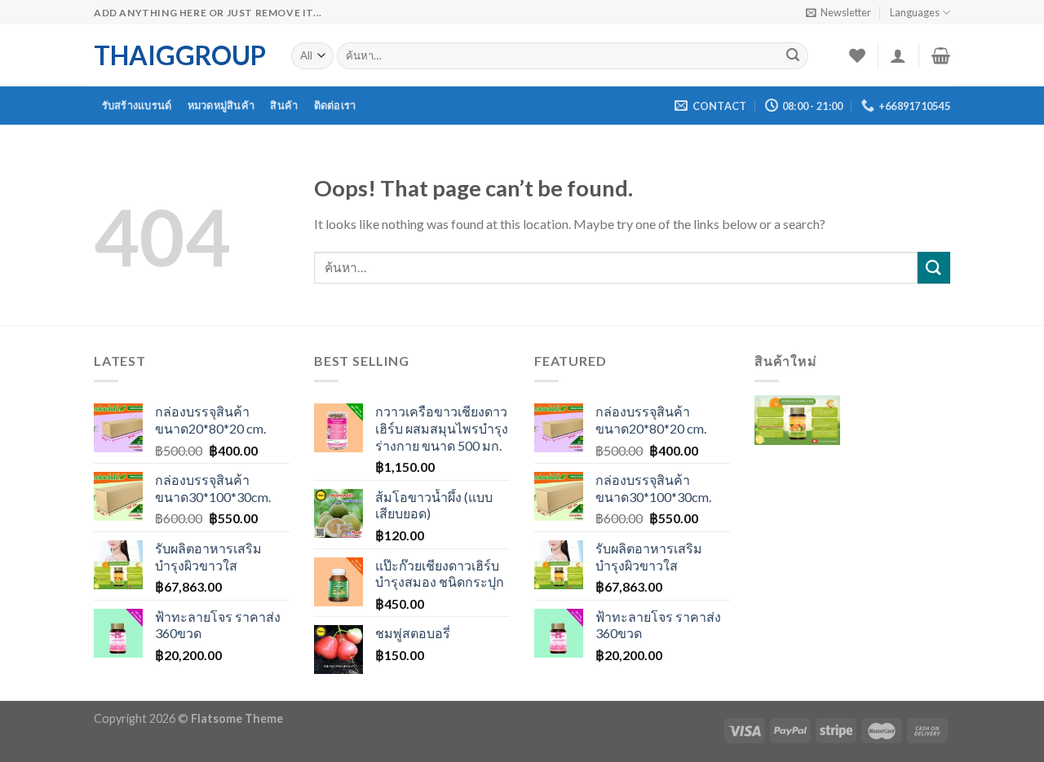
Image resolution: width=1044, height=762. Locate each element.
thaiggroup (180, 55)
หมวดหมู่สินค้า (221, 105)
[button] (797, 432)
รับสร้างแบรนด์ (137, 105)
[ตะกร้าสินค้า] (940, 55)
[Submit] (793, 56)
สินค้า (284, 105)
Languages (915, 12)
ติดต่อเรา (335, 105)
